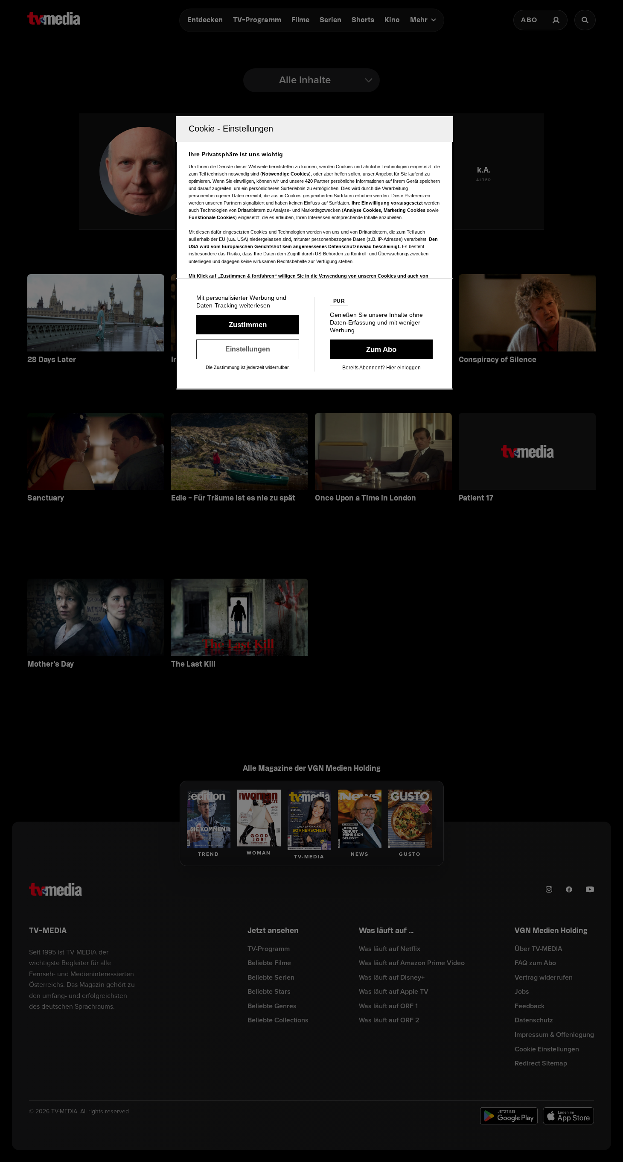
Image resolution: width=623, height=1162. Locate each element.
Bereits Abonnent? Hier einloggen (381, 368)
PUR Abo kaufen (381, 349)
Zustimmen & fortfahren (247, 324)
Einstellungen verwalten (247, 349)
